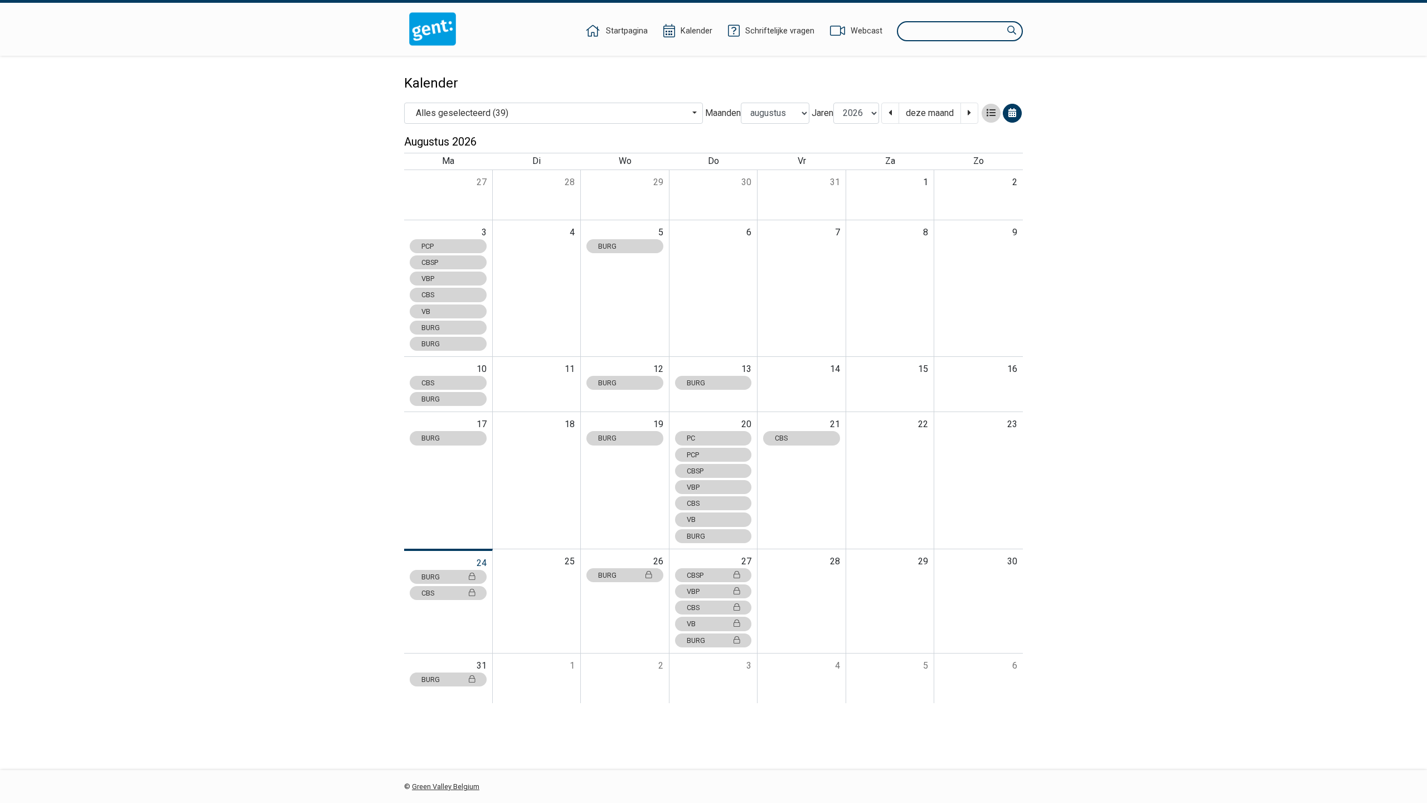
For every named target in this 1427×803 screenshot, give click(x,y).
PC (691, 438)
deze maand (930, 113)
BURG (430, 327)
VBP (427, 278)
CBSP (429, 262)
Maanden (723, 113)
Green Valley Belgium (445, 786)
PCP (427, 246)
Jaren (822, 113)
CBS (427, 295)
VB (425, 311)
